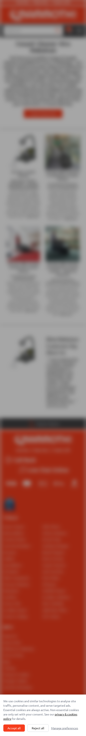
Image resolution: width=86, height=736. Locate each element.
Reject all (38, 728)
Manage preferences (64, 728)
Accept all (14, 728)
